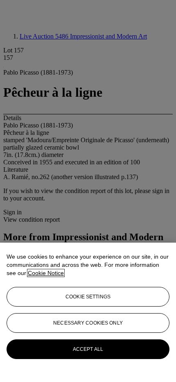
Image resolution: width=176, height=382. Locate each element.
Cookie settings (88, 297)
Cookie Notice (46, 273)
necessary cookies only (88, 323)
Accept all (88, 349)
